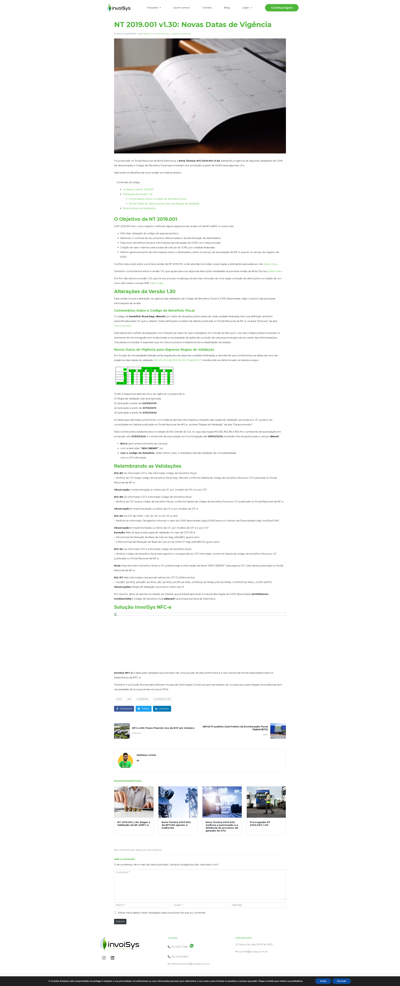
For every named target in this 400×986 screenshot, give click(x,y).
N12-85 (158, 360)
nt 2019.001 (142, 699)
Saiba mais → (157, 283)
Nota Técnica (162, 33)
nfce (119, 699)
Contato (207, 7)
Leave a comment (181, 33)
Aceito (323, 981)
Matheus (146, 33)
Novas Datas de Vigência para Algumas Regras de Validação (164, 203)
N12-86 (167, 360)
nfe (129, 699)
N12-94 (186, 360)
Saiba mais (270, 264)
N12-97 (197, 360)
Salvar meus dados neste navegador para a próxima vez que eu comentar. (162, 912)
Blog (227, 7)
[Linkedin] (112, 958)
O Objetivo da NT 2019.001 (138, 189)
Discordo (341, 981)
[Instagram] (104, 958)
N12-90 (177, 360)
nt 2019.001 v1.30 (162, 699)
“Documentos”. (123, 325)
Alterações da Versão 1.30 (137, 194)
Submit (120, 921)
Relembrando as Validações (139, 208)
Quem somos (181, 7)
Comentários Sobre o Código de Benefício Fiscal (157, 198)
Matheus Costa (146, 754)
